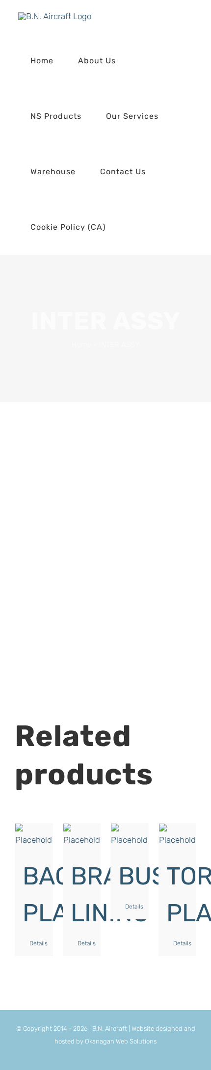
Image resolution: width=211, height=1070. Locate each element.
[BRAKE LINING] (82, 836)
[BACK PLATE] (34, 836)
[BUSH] (129, 836)
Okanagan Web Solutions (121, 1041)
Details (37, 943)
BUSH (151, 876)
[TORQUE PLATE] (177, 836)
